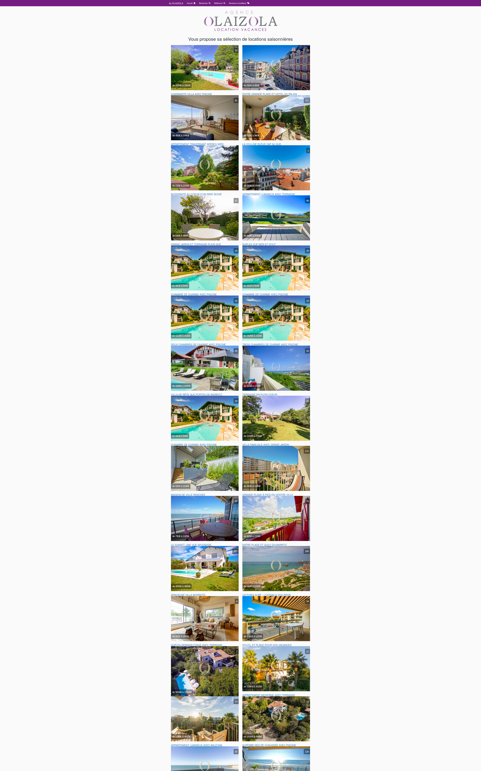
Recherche (204, 3)
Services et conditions (238, 3)
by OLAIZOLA (176, 3)
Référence (218, 3)
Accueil (190, 3)
